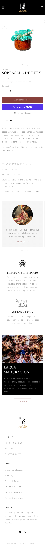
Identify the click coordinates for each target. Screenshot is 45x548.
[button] (3, 7)
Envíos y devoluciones (14, 470)
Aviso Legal (9, 476)
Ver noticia (21, 242)
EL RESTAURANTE (13, 454)
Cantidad (5, 86)
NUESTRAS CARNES (13, 443)
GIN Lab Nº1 (10, 449)
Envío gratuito (6, 82)
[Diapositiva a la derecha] (28, 65)
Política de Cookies (13, 487)
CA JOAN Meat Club (16, 543)
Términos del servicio (14, 492)
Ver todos (22, 401)
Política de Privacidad (14, 481)
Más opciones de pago (22, 113)
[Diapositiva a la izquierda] (17, 65)
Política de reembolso (14, 498)
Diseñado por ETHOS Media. (30, 543)
